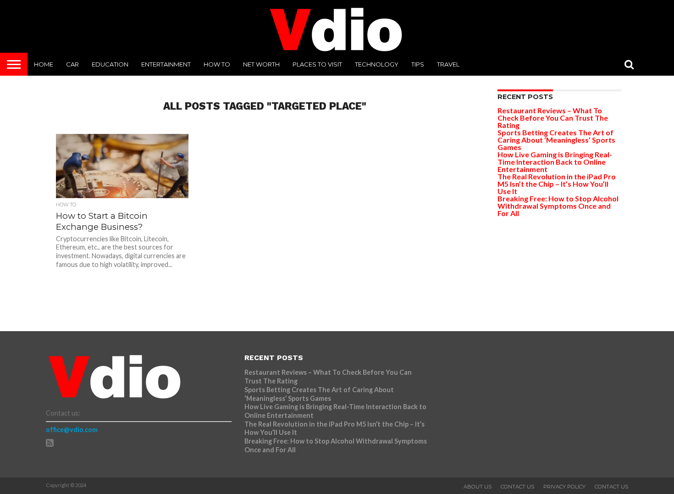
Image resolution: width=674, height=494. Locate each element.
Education (110, 64)
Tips (417, 64)
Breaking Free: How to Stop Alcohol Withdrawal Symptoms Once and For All (558, 205)
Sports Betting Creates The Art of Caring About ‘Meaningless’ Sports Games (556, 139)
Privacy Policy (564, 486)
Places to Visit (317, 64)
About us (478, 486)
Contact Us (517, 486)
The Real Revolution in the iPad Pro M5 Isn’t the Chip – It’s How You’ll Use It (556, 183)
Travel (448, 64)
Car (72, 64)
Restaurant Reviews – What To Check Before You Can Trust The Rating (552, 117)
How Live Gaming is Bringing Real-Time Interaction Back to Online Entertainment (554, 161)
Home (43, 64)
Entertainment (166, 64)
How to (217, 64)
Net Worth (261, 64)
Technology (376, 64)
